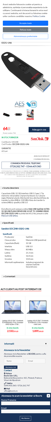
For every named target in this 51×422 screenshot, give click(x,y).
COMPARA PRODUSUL (42, 159)
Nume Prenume (8, 400)
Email (4, 408)
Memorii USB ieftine (9, 216)
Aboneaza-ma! (10, 367)
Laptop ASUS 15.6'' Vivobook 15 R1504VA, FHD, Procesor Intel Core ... (37, 322)
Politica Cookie (39, 16)
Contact (8, 370)
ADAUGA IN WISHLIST (42, 156)
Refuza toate (25, 30)
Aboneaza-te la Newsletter (17, 350)
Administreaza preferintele (25, 36)
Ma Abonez (25, 418)
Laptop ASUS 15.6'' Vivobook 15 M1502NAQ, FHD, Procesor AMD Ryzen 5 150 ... (12, 322)
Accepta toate (25, 23)
